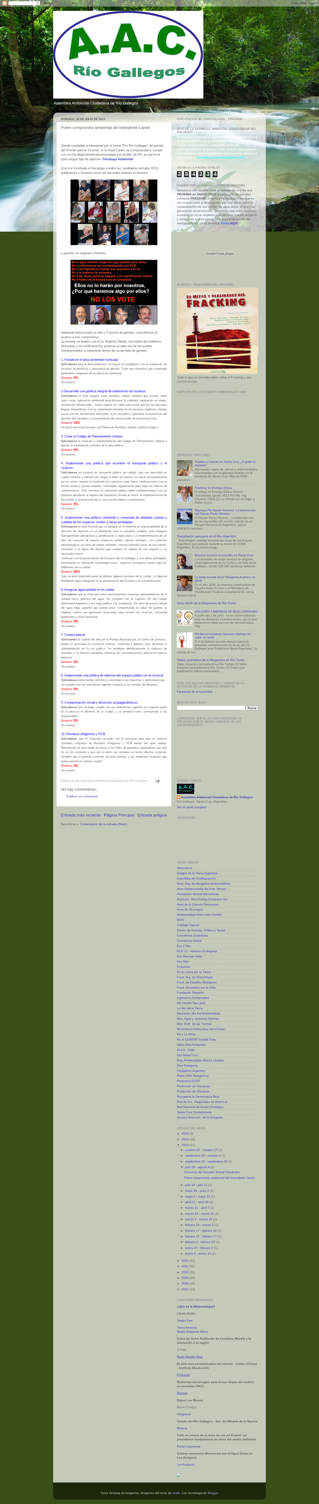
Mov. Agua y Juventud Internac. (198, 1018)
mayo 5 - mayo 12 (198, 1196)
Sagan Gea (184, 1320)
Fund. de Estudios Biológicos (197, 982)
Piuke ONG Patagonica (193, 1075)
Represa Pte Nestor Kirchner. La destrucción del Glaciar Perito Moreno (225, 512)
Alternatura (184, 868)
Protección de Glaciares (193, 1091)
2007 (185, 1289)
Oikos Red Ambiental (191, 1044)
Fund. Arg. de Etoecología (195, 977)
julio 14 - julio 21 (196, 1185)
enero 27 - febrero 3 (199, 1248)
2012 (185, 1260)
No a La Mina (186, 1034)
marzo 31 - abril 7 (197, 1207)
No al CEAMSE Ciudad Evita (196, 1039)
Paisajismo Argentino (191, 1070)
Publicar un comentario (82, 796)
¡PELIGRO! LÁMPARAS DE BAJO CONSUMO (226, 611)
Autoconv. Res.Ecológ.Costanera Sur (202, 899)
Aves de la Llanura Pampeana (197, 904)
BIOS (180, 920)
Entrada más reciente (81, 815)
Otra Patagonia (187, 1065)
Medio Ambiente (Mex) (192, 1331)
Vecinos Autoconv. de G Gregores (200, 1117)
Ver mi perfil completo (192, 807)
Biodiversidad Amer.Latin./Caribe (199, 914)
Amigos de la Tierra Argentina (197, 873)
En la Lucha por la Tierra (194, 972)
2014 (185, 1139)
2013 (185, 1145)
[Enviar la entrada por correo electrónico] (157, 780)
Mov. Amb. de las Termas (194, 1024)
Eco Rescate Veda (189, 956)
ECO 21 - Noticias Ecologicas (197, 951)
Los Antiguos (185, 1464)
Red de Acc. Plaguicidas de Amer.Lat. (202, 1101)
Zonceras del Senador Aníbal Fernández (212, 1172)
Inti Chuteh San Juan (191, 1003)
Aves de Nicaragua (190, 909)
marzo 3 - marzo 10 (199, 1219)
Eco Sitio (183, 961)
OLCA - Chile (186, 1050)
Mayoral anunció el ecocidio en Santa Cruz (224, 555)
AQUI (234, 223)
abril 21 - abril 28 (197, 1202)
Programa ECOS (188, 1081)
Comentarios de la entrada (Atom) (103, 824)
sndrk (176, 1493)
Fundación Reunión (190, 992)
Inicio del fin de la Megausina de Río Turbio (206, 603)
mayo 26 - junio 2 (197, 1190)
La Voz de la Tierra (190, 1008)
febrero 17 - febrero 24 (201, 1230)
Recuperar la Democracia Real (198, 1096)
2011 (185, 1266)
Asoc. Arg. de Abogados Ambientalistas (203, 883)
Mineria (182, 1428)
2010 (185, 1272)
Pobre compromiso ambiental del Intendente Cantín (219, 1177)
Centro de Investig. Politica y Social (201, 930)
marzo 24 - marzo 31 (200, 1213)
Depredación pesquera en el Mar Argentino (206, 536)
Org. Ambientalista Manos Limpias (200, 1060)
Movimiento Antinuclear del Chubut (201, 1029)
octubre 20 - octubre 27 (201, 1150)
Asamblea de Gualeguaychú (196, 878)
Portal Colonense (189, 1446)
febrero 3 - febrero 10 (200, 1242)
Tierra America (187, 1327)
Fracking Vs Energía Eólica (213, 488)
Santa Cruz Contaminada (194, 1112)
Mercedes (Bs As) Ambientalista (198, 1013)
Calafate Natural (188, 925)
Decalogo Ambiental (118, 159)
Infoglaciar (184, 1414)
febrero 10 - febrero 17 (201, 1236)
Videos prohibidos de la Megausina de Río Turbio (211, 660)
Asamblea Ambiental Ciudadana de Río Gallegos (217, 797)
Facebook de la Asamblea (194, 691)
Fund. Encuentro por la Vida (196, 987)
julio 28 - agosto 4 (197, 1167)
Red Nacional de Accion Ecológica (200, 1107)
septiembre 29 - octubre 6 (203, 1155)
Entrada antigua (152, 815)
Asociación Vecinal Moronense (198, 894)
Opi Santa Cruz (187, 1055)
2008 (185, 1283)
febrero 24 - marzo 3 (199, 1225)
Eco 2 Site (184, 946)
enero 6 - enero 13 (198, 1253)
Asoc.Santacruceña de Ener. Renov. (201, 889)
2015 (185, 1133)
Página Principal (119, 815)
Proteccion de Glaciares (193, 1086)
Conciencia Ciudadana (192, 935)
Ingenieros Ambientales (193, 997)
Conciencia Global (189, 940)
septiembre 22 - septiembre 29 (206, 1161)
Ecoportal (183, 966)
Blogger (213, 1493)
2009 (185, 1278)
